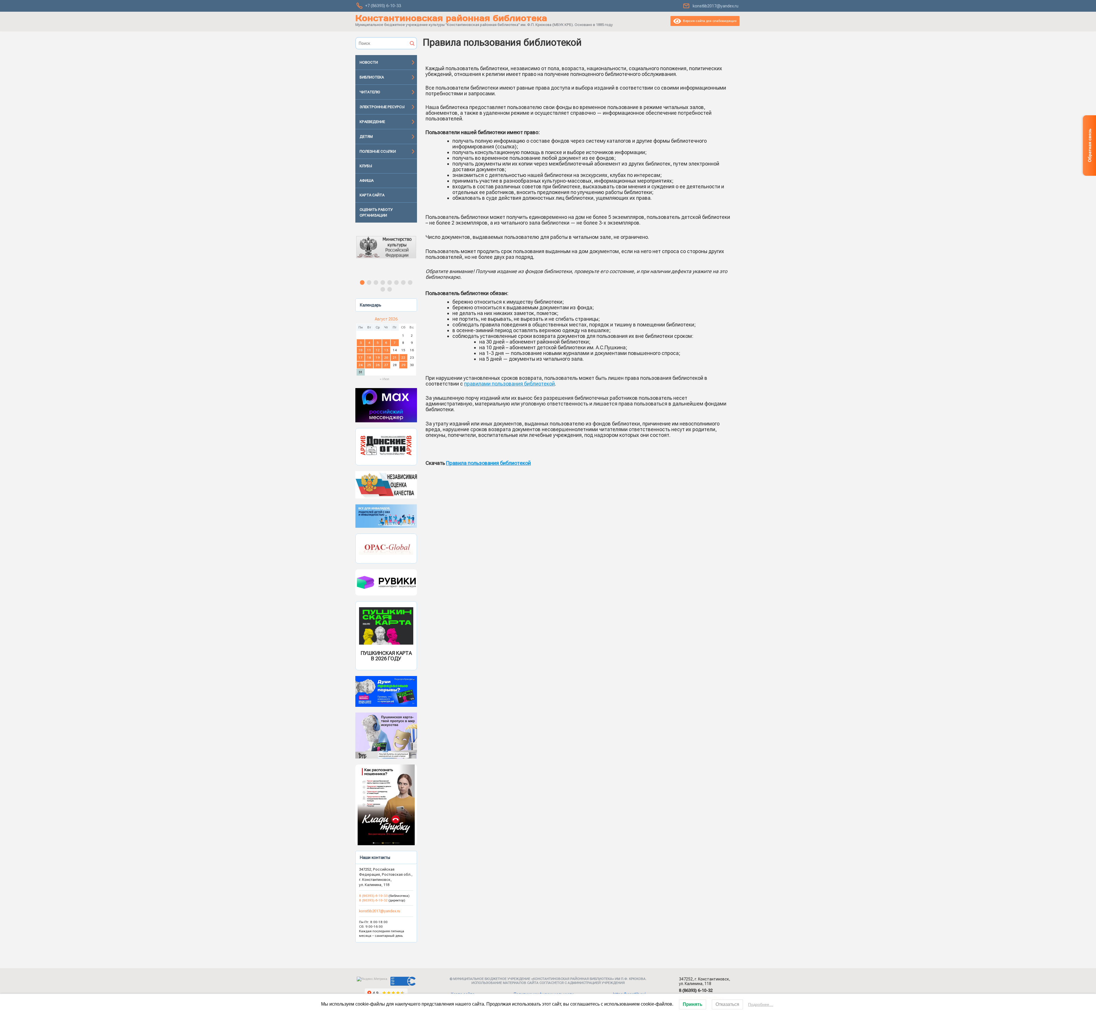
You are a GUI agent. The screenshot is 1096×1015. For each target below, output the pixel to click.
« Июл (384, 379)
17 (360, 358)
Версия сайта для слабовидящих (709, 21)
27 (386, 365)
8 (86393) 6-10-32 (373, 900)
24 (360, 365)
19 (378, 358)
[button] (386, 252)
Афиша (367, 180)
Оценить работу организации (376, 212)
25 (369, 365)
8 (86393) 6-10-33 (373, 896)
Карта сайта (372, 195)
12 (378, 350)
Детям (366, 136)
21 (395, 358)
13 (386, 350)
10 (360, 350)
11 (369, 350)
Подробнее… (760, 1004)
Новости (369, 62)
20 (386, 358)
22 (403, 358)
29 (403, 365)
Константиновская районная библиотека (451, 18)
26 (378, 365)
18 (369, 358)
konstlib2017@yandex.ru (715, 6)
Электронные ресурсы (382, 107)
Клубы (366, 166)
